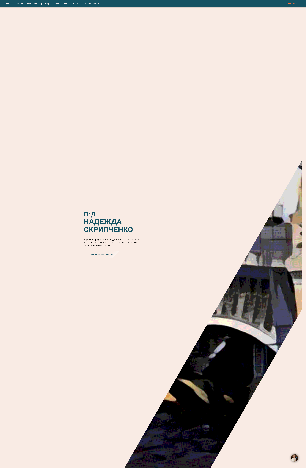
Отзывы (56, 4)
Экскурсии (32, 4)
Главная (8, 4)
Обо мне (19, 4)
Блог (66, 4)
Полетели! (76, 4)
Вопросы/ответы (93, 4)
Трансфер (44, 4)
